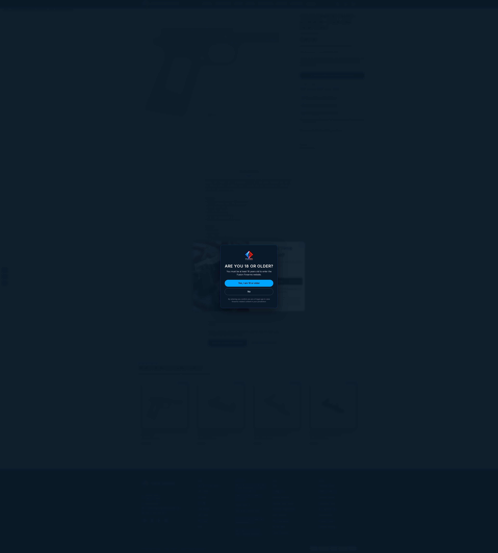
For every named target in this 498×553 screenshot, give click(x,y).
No (249, 291)
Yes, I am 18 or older (249, 283)
